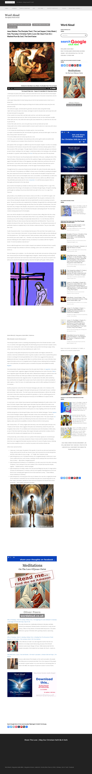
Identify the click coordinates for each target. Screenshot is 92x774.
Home (6, 8)
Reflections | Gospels (74, 8)
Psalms (64, 8)
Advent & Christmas (24, 8)
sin (54, 416)
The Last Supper (12, 27)
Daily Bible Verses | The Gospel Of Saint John (19, 24)
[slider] (54, 88)
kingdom (9, 365)
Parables (14, 8)
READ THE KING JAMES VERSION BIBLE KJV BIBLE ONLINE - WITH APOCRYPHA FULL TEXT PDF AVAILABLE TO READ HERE (73, 53)
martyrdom (32, 180)
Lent (34, 8)
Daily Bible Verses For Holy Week (41, 24)
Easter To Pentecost (52, 8)
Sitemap (59, 767)
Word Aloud (8, 767)
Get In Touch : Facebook (68, 767)
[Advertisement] (32, 323)
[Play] (9, 88)
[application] (32, 88)
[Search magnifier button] (86, 35)
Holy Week (40, 8)
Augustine (47, 369)
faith (54, 371)
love (31, 153)
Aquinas (54, 412)
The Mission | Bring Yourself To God (25, 2)
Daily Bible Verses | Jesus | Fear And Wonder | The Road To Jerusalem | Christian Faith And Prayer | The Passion (32, 655)
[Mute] (51, 88)
